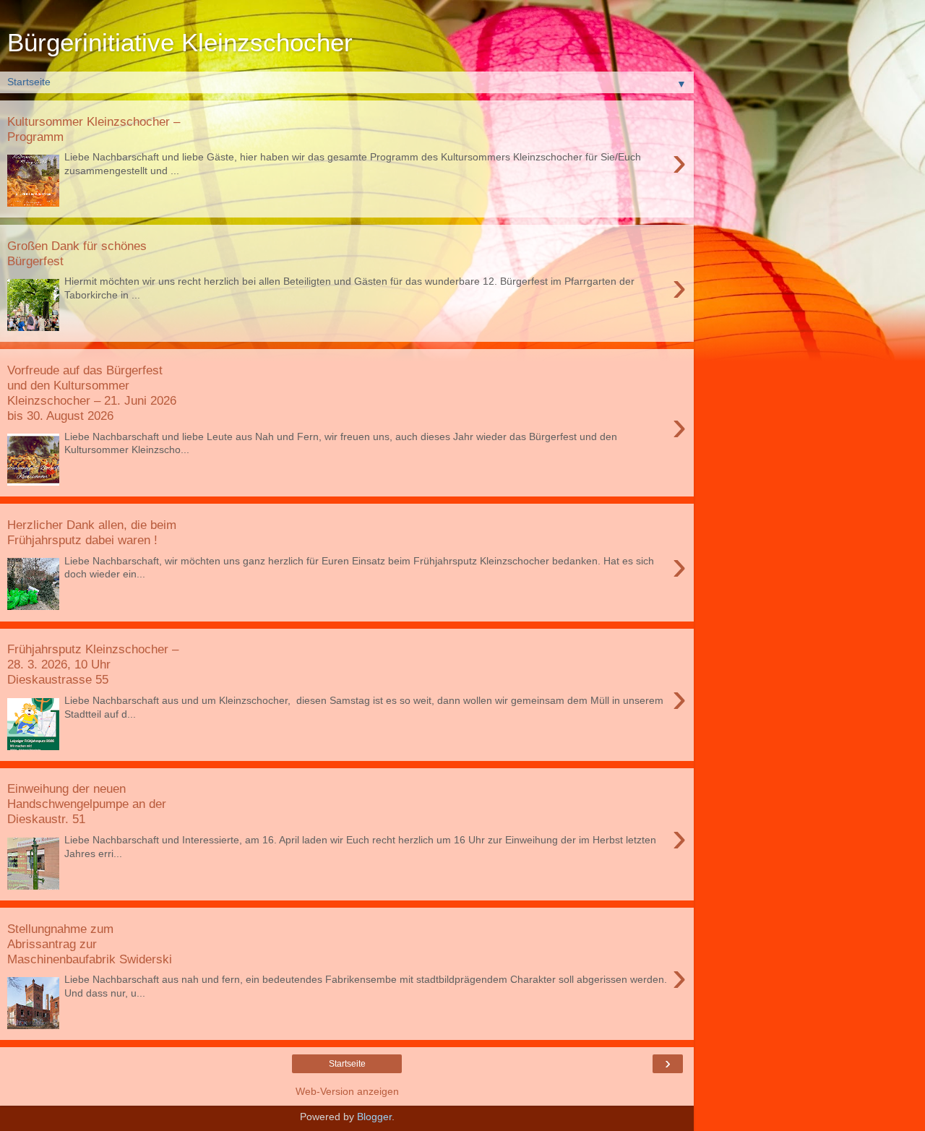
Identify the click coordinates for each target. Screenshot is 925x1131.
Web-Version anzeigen (347, 1091)
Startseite (347, 1064)
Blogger (374, 1116)
